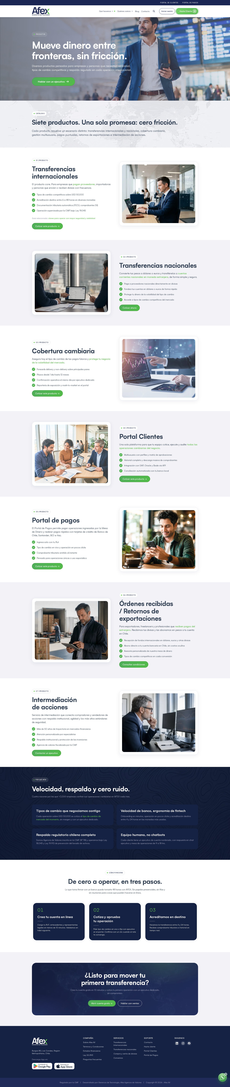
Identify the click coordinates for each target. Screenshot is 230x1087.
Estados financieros (91, 1051)
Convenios (118, 1058)
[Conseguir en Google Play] (42, 1066)
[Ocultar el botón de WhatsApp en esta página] (225, 1074)
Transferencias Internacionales (120, 1043)
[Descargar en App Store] (64, 1066)
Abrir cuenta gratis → (101, 1003)
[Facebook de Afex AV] (189, 1043)
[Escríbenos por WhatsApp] (222, 1077)
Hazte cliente (149, 1046)
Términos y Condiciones (93, 1046)
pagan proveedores (84, 184)
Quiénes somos (124, 11)
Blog (137, 11)
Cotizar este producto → (47, 226)
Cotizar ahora (129, 307)
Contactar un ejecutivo (46, 753)
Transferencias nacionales (125, 1049)
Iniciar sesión (167, 11)
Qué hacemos (105, 11)
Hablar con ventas (130, 1003)
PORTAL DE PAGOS (190, 3)
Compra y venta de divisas (125, 1053)
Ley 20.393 (88, 1055)
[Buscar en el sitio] (154, 11)
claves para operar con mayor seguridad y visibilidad (71, 218)
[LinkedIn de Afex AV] (176, 1043)
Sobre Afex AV (89, 1042)
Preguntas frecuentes (92, 1059)
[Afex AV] (41, 11)
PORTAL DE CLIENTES (169, 3)
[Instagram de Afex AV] (183, 1043)
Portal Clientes (150, 1051)
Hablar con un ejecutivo (51, 81)
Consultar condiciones (134, 664)
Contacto (145, 11)
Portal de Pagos (151, 1055)
